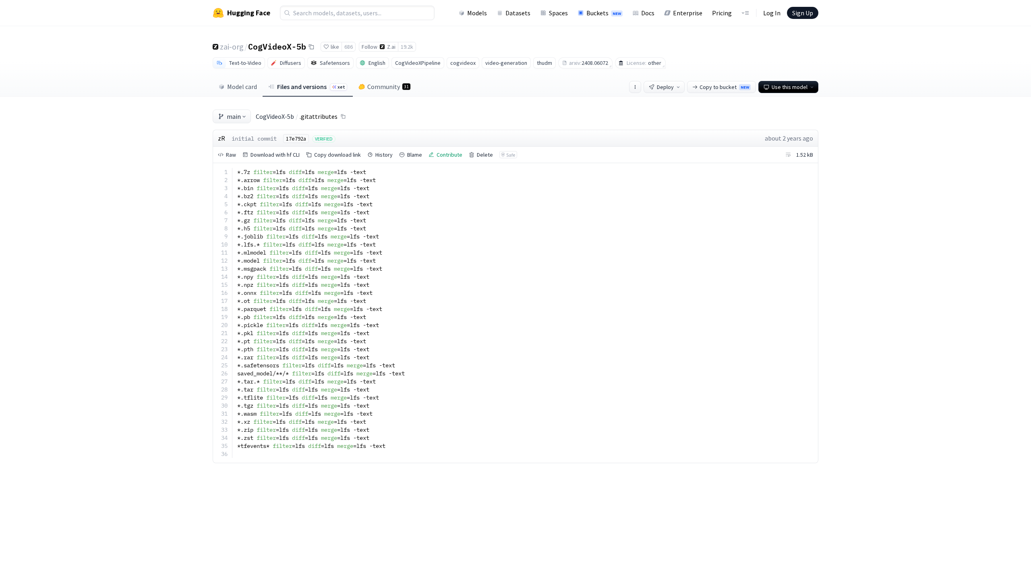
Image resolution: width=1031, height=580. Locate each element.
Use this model (789, 87)
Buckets (603, 13)
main (234, 116)
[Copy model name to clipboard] (311, 47)
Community (388, 87)
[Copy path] (343, 116)
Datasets (517, 13)
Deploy (665, 87)
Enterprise (687, 13)
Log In (771, 13)
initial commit (254, 138)
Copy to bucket (724, 87)
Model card (242, 87)
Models (477, 13)
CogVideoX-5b (277, 46)
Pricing (722, 13)
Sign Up (802, 13)
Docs (647, 13)
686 (348, 46)
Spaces (558, 13)
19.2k (407, 46)
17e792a (296, 138)
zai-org (232, 46)
